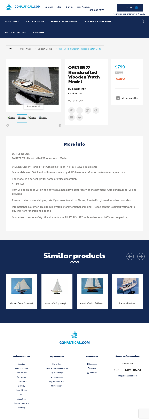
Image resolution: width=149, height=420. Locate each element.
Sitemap (21, 407)
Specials (21, 364)
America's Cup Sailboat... (92, 303)
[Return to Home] (11, 48)
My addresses (57, 377)
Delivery (21, 386)
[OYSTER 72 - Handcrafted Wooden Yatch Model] (11, 118)
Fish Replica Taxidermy (98, 21)
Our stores (21, 377)
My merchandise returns (57, 368)
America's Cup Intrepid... (57, 303)
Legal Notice (21, 390)
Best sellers (21, 373)
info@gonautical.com (127, 376)
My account (56, 356)
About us (21, 399)
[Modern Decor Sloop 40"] (21, 286)
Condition (72, 93)
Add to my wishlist (129, 98)
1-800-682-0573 (95, 10)
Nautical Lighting (15, 32)
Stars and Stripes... (128, 303)
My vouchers (57, 386)
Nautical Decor (35, 21)
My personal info (56, 381)
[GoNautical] (23, 6)
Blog (59, 7)
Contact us (21, 381)
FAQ (21, 394)
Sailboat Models (45, 49)
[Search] (143, 22)
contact (49, 7)
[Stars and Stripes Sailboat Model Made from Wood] (127, 286)
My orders (56, 364)
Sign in (69, 7)
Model (71, 89)
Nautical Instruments (64, 21)
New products (21, 368)
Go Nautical (127, 363)
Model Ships (12, 21)
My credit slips (56, 373)
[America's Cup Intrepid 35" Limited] (56, 286)
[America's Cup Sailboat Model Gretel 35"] (92, 286)
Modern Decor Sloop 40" (21, 303)
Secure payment (21, 403)
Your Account (83, 7)
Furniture (38, 32)
